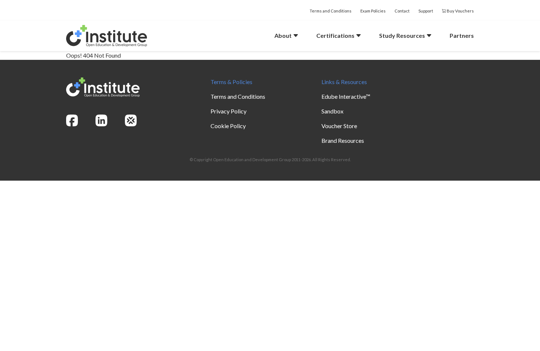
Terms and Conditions (331, 10)
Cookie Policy (228, 125)
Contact (402, 10)
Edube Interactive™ (345, 96)
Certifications (336, 35)
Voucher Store (339, 125)
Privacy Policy (228, 111)
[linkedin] (101, 120)
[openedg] (131, 120)
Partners (462, 35)
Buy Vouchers (460, 10)
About (283, 35)
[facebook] (72, 120)
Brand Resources (342, 140)
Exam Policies (373, 10)
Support (425, 10)
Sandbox (332, 111)
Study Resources (402, 35)
